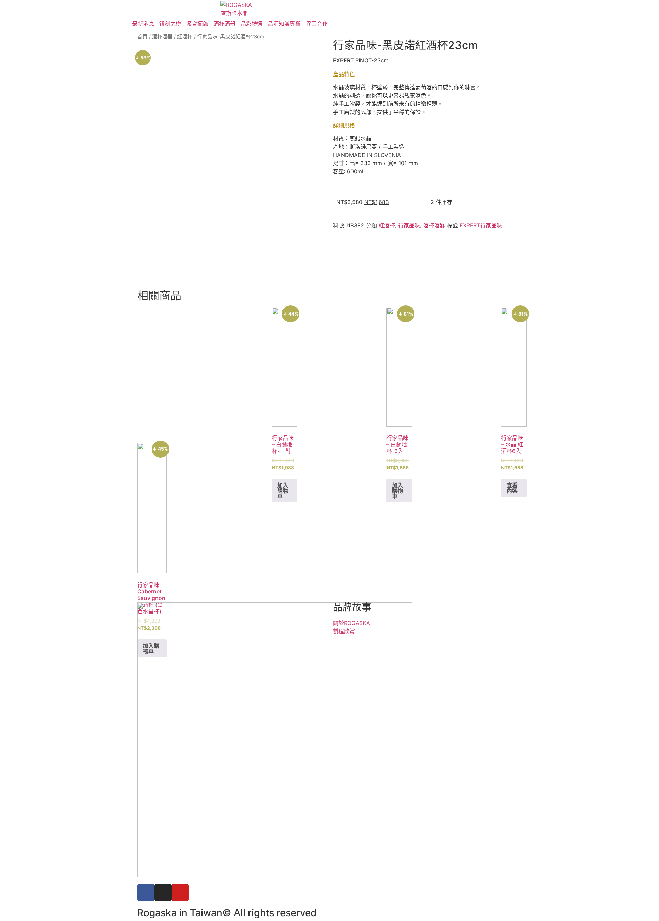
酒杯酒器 (224, 23)
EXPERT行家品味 (481, 225)
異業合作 (317, 23)
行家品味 (409, 225)
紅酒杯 (185, 37)
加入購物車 (282, 491)
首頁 (142, 37)
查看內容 (512, 488)
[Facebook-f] (145, 892)
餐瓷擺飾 (197, 23)
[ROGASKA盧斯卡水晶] (237, 9)
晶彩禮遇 (252, 23)
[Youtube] (180, 892)
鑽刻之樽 (170, 23)
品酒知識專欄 (284, 23)
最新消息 (143, 23)
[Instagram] (163, 892)
